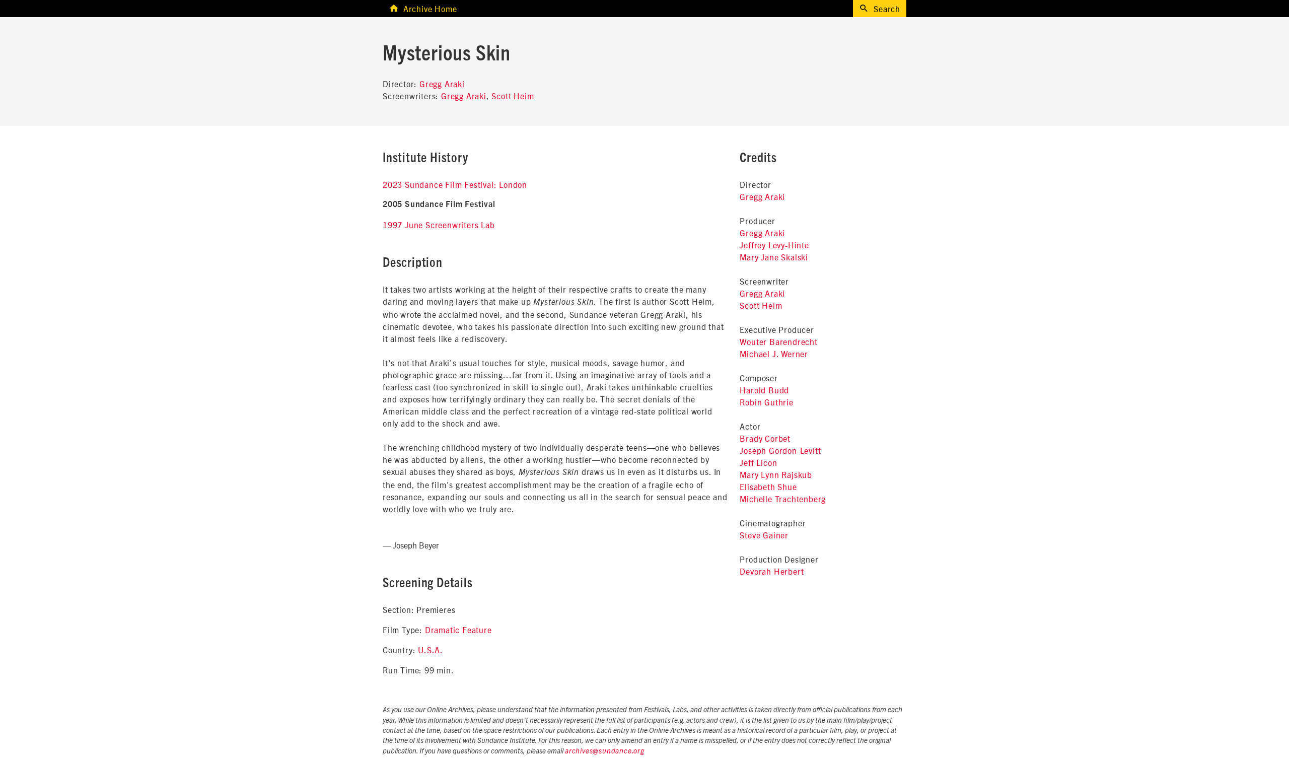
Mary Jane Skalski (774, 257)
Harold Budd (764, 390)
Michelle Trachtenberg (783, 499)
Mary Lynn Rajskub (776, 474)
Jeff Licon (758, 462)
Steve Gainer (764, 535)
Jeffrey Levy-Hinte (774, 245)
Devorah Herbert (772, 571)
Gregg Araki (442, 84)
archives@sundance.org (604, 751)
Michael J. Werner (774, 354)
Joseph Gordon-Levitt (780, 450)
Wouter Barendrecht (778, 341)
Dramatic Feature (458, 630)
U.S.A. (430, 650)
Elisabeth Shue (768, 486)
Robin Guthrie (766, 402)
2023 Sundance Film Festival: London (455, 184)
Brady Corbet (765, 438)
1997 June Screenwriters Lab (439, 225)
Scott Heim (512, 96)
